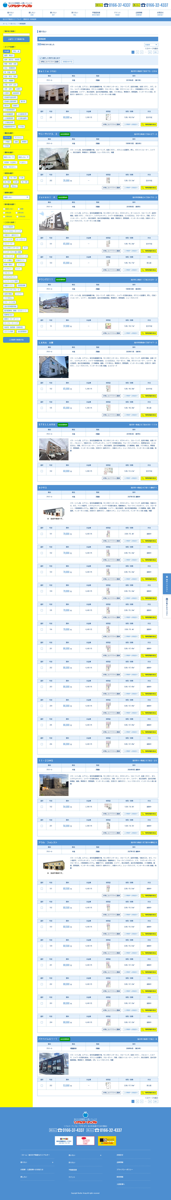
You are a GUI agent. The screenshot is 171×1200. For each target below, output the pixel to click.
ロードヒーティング (11, 323)
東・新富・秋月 (9, 72)
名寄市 (18, 89)
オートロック (20, 239)
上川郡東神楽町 (9, 110)
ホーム (5, 23)
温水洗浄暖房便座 (10, 306)
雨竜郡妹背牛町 (9, 126)
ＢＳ (25, 248)
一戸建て (7, 142)
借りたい (10, 14)
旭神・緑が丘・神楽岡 (11, 59)
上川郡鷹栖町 (8, 114)
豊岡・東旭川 (8, 55)
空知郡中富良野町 (10, 97)
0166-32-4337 (157, 5)
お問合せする (67, 62)
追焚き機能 (8, 294)
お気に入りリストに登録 (50, 62)
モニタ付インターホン (11, 248)
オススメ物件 (8, 331)
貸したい (32, 14)
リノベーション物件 (11, 281)
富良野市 (16, 93)
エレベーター (8, 243)
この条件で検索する (16, 340)
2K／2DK (7, 182)
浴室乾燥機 (21, 285)
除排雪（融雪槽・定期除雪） (14, 327)
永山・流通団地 (9, 68)
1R (5, 177)
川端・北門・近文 (10, 85)
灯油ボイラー (20, 260)
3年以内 (8, 213)
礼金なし (23, 162)
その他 (21, 126)
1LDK (21, 177)
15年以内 (22, 216)
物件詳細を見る (150, 124)
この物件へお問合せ (131, 124)
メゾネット (8, 269)
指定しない (9, 209)
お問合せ (160, 14)
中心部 (6, 51)
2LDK (15, 182)
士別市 (6, 93)
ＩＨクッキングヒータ (11, 289)
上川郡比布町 (8, 122)
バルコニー (8, 273)
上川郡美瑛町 (8, 118)
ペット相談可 (8, 227)
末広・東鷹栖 (8, 80)
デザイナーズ (22, 256)
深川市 (6, 105)
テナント (117, 14)
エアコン (21, 264)
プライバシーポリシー (125, 1169)
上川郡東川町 (22, 114)
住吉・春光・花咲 (10, 76)
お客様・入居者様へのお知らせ (31, 1169)
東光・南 (16, 51)
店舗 (16, 142)
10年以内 (9, 216)
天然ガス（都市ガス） (11, 235)
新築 (21, 209)
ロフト (18, 269)
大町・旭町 (8, 89)
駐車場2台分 (8, 315)
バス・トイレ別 (9, 302)
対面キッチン (8, 285)
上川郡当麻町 (22, 118)
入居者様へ (121, 1184)
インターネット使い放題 (12, 252)
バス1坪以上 (8, 298)
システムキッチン (10, 277)
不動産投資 (96, 14)
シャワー (19, 294)
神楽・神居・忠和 (10, 64)
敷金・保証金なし (10, 167)
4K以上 (14, 186)
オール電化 (8, 260)
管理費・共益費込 (10, 162)
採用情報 (120, 1177)
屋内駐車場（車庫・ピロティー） (15, 310)
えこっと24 (8, 239)
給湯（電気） (8, 264)
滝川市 (23, 101)
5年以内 (20, 213)
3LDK (6, 186)
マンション (18, 137)
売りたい (75, 14)
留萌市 (15, 105)
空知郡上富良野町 (10, 101)
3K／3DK (24, 182)
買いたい (53, 14)
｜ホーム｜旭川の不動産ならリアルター (35, 1155)
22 (150, 52)
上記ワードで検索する (16, 39)
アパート (7, 137)
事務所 (24, 142)
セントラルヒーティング (12, 231)
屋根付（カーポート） (11, 319)
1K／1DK (13, 177)
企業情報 (139, 14)
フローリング (8, 256)
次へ (155, 52)
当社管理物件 (22, 331)
